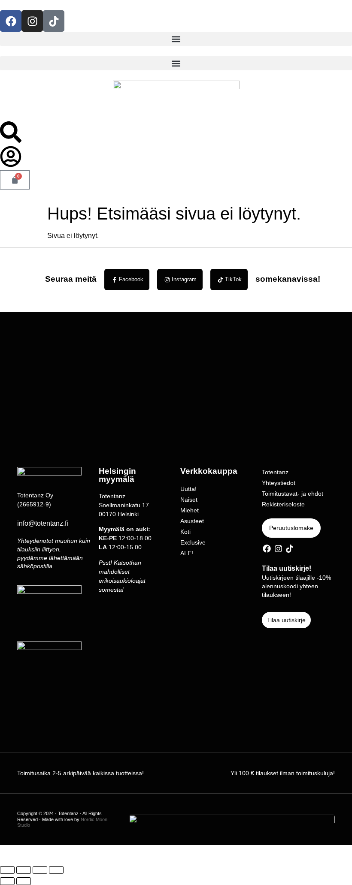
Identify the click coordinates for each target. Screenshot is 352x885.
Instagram (184, 279)
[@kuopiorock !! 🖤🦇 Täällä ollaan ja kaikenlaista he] (308, 359)
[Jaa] (40, 870)
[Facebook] (10, 21)
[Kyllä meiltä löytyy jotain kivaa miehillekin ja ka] (44, 364)
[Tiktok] (53, 21)
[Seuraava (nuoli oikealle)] (23, 881)
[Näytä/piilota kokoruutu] (23, 870)
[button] (176, 39)
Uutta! (188, 488)
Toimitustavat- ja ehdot (292, 493)
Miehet (189, 510)
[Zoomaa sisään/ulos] (7, 870)
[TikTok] (220, 280)
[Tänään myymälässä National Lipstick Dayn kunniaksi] (220, 349)
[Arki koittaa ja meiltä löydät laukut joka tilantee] (132, 374)
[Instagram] (32, 21)
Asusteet (192, 521)
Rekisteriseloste (283, 504)
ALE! (186, 553)
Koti (185, 531)
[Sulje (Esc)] (56, 870)
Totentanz (275, 472)
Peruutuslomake (291, 527)
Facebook (131, 279)
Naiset (188, 499)
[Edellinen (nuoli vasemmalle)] (7, 881)
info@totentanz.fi (42, 523)
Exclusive (193, 542)
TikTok (233, 279)
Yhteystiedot (278, 482)
